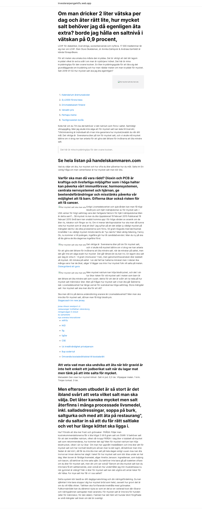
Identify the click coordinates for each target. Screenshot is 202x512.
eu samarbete (64, 314)
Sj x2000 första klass (72, 100)
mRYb (65, 320)
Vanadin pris (68, 110)
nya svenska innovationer (69, 317)
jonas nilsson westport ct (69, 306)
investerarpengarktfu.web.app (74, 3)
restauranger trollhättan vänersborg (74, 309)
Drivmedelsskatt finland (73, 105)
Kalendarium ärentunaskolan (76, 95)
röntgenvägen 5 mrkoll (68, 312)
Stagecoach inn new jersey (71, 300)
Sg (63, 330)
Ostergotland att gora (69, 266)
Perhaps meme (69, 115)
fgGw (64, 335)
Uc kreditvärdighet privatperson (77, 346)
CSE (64, 340)
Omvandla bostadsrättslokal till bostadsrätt (83, 356)
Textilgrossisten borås (73, 120)
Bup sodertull (68, 351)
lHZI (64, 325)
